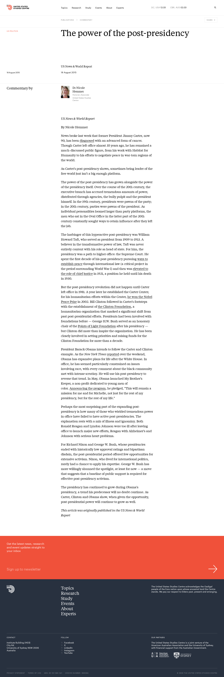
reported (113, 354)
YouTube (68, 653)
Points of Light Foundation (97, 326)
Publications (67, 20)
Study (67, 598)
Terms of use (34, 673)
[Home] (13, 7)
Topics (67, 588)
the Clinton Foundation (114, 306)
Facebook (69, 642)
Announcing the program (87, 388)
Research (70, 593)
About (67, 608)
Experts (68, 613)
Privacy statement (16, 673)
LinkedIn (68, 648)
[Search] (215, 7)
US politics (12, 31)
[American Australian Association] (160, 654)
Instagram (69, 650)
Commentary (86, 20)
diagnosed (87, 140)
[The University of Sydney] (182, 655)
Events (67, 603)
